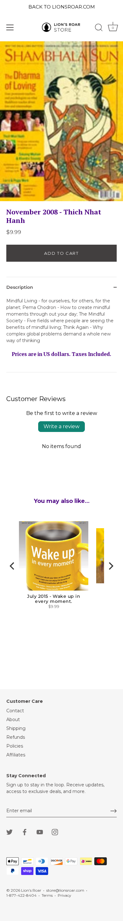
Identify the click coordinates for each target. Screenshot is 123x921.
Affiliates (15, 755)
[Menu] (10, 27)
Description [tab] (19, 287)
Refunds (15, 737)
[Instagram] (55, 831)
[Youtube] (40, 831)
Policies (14, 746)
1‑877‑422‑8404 (21, 895)
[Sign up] (113, 811)
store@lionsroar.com (65, 890)
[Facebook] (24, 831)
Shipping (16, 728)
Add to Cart (61, 253)
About (13, 719)
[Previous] (12, 566)
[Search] (99, 28)
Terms (47, 895)
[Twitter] (9, 831)
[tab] (61, 335)
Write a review (61, 426)
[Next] (110, 566)
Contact (15, 711)
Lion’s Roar (31, 890)
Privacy (64, 895)
